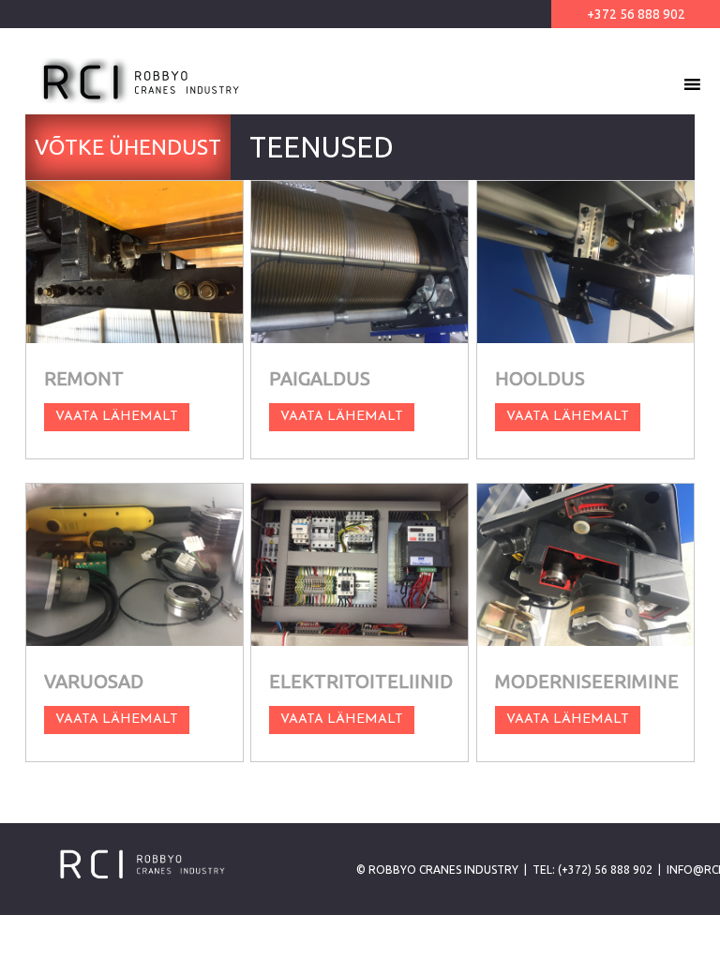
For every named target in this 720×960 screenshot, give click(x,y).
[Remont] (134, 262)
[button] (658, 84)
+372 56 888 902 (636, 14)
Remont (84, 378)
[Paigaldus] (359, 262)
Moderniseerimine (587, 681)
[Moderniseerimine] (585, 565)
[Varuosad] (134, 565)
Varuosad (93, 681)
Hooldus (540, 378)
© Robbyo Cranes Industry (437, 869)
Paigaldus (319, 378)
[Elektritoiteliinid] (359, 565)
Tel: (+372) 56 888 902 (592, 869)
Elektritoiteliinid (361, 681)
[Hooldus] (585, 262)
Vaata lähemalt (116, 417)
